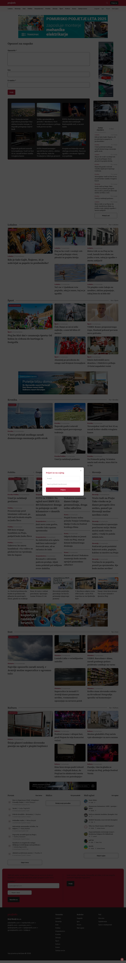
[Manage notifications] (122, 959)
